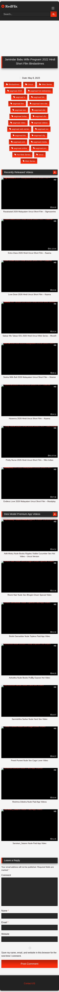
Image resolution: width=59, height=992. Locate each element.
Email (4, 922)
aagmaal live (18, 103)
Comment (6, 875)
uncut (41, 155)
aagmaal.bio (20, 135)
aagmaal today (20, 116)
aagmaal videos (40, 123)
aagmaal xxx (42, 129)
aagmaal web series (20, 129)
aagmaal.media (40, 142)
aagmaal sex (20, 110)
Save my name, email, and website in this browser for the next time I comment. (29, 954)
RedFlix (10, 6)
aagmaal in (20, 97)
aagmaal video (19, 123)
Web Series (47, 84)
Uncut (30, 84)
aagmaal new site (39, 103)
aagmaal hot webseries (40, 91)
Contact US (29, 983)
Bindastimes (14, 84)
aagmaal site (39, 110)
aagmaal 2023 (16, 91)
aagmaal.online (20, 148)
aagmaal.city (39, 135)
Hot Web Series (23, 155)
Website (5, 934)
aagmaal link (38, 97)
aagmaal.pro (40, 148)
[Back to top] (50, 984)
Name (5, 911)
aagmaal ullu (40, 116)
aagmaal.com (19, 142)
